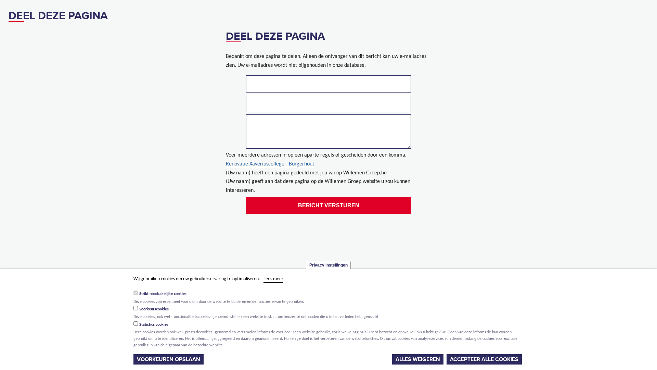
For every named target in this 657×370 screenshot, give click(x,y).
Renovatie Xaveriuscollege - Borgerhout (270, 164)
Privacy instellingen (328, 265)
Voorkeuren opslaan (168, 359)
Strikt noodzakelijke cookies (162, 294)
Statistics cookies (153, 325)
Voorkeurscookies (154, 309)
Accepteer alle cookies (484, 359)
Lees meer (273, 279)
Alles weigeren (418, 359)
